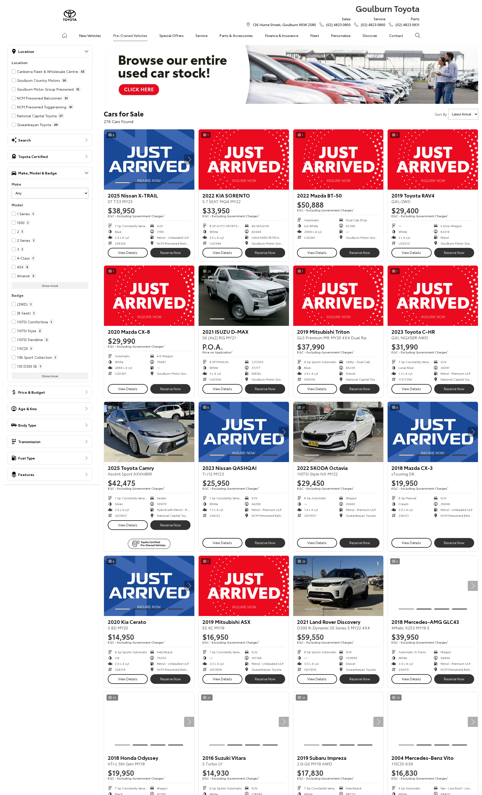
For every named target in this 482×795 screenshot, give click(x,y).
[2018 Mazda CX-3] (433, 432)
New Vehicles (90, 35)
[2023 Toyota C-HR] (433, 296)
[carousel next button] (189, 159)
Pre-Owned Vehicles (130, 35)
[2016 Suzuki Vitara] (244, 722)
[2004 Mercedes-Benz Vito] (433, 722)
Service (201, 35)
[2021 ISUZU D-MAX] (244, 296)
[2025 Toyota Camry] (149, 432)
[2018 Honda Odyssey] (149, 722)
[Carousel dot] (122, 182)
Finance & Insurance (281, 35)
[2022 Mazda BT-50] (338, 159)
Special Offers (171, 35)
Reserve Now (170, 252)
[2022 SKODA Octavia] (338, 432)
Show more (50, 285)
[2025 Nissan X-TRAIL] (149, 159)
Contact (396, 35)
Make (16, 184)
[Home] (64, 35)
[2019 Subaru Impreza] (338, 722)
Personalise (341, 35)
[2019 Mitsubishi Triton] (338, 296)
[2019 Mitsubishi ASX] (244, 586)
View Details (127, 252)
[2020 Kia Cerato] (149, 586)
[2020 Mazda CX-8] (149, 296)
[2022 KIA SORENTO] (244, 159)
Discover (370, 35)
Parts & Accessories (236, 35)
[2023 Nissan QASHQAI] (244, 432)
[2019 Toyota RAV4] (433, 159)
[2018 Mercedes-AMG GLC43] (433, 586)
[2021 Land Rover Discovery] (338, 586)
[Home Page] (70, 15)
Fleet (314, 35)
